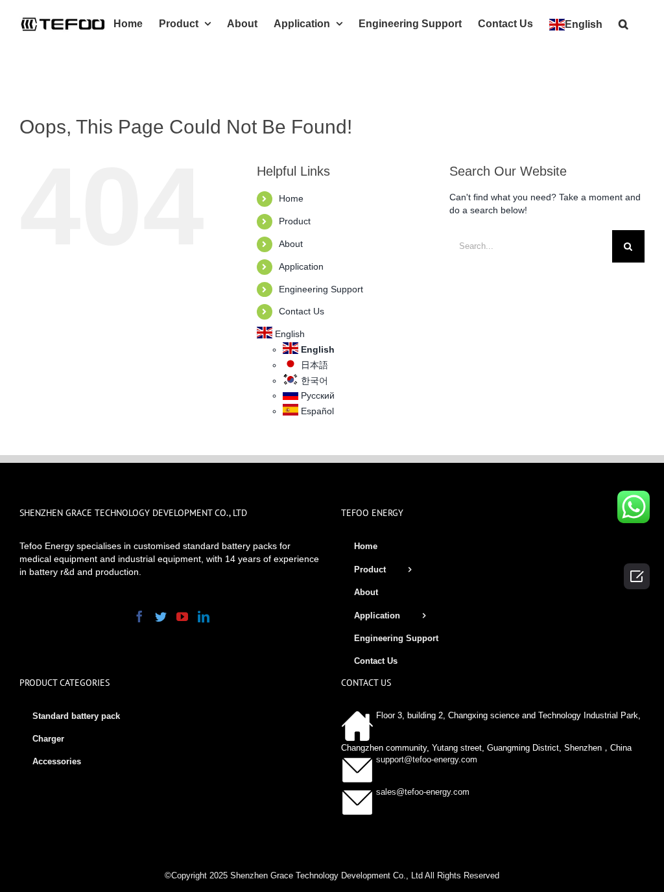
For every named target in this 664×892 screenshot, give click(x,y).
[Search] (623, 22)
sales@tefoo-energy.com (422, 792)
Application (301, 266)
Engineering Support (321, 289)
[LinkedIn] (203, 616)
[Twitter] (161, 616)
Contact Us (301, 311)
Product (295, 221)
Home (291, 198)
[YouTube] (182, 616)
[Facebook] (139, 616)
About (291, 244)
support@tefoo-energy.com (426, 759)
